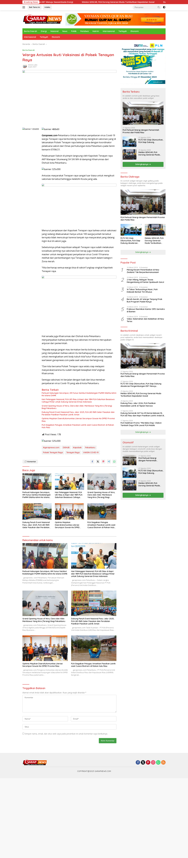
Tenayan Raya (73, 452)
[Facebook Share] (92, 461)
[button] (158, 7)
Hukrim (95, 31)
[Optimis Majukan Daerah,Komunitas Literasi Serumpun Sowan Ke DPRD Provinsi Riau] (69, 511)
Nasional (54, 31)
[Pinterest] (148, 762)
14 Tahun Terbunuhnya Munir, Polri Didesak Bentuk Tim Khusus (142, 290)
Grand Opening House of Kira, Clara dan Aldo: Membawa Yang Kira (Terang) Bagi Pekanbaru (77, 407)
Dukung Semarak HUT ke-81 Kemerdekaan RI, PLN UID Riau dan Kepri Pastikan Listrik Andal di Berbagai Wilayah (142, 414)
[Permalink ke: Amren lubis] (24, 65)
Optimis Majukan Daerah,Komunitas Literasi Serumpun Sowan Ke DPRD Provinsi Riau (78, 419)
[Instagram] (153, 762)
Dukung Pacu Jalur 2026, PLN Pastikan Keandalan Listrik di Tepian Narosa (138, 404)
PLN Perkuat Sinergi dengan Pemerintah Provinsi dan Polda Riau (141, 131)
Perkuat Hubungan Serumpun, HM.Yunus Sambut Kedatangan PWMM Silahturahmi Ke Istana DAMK (79, 394)
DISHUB (66, 447)
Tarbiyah (122, 31)
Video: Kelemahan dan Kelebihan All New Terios (145, 320)
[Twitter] (143, 762)
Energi (44, 31)
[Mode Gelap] (164, 7)
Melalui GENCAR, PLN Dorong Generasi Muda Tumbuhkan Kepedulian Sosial (91, 2)
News (64, 31)
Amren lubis (32, 65)
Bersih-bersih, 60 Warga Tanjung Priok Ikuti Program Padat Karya (144, 300)
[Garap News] (42, 19)
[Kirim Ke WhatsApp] (114, 461)
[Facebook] (138, 762)
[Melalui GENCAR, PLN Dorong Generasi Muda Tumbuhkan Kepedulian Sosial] (129, 154)
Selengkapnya (142, 164)
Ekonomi (135, 31)
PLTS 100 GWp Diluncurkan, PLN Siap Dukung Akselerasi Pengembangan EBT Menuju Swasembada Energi (150, 141)
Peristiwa (84, 31)
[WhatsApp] (158, 762)
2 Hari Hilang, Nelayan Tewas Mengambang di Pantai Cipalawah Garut (145, 280)
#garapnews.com (51, 447)
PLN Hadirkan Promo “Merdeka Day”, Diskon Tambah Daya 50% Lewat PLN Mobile (141, 424)
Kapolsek (77, 447)
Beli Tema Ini (34, 7)
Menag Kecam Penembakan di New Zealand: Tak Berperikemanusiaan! (143, 271)
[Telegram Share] (109, 461)
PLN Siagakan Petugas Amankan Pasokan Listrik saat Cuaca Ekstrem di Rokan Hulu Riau (78, 426)
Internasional (109, 31)
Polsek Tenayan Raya (53, 452)
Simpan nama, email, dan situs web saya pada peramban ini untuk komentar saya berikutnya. (66, 733)
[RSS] (163, 762)
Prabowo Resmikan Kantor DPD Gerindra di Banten (146, 310)
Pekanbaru (90, 447)
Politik (74, 31)
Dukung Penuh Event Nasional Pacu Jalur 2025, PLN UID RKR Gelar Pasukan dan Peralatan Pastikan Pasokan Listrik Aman (78, 413)
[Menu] (24, 7)
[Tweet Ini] (98, 461)
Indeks (47, 7)
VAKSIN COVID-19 (91, 452)
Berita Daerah (30, 31)
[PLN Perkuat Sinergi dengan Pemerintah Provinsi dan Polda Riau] (143, 113)
